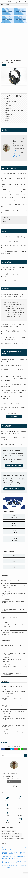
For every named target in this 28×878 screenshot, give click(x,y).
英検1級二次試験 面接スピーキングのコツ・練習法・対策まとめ (13, 725)
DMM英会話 (14, 416)
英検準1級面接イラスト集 (7, 838)
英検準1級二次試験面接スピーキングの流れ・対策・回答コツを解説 (13, 674)
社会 (14, 555)
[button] (3, 749)
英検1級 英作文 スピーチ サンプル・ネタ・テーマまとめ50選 (13, 699)
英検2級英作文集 (6, 836)
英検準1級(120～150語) (14, 524)
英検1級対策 (10, 120)
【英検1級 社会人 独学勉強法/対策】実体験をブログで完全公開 (13, 732)
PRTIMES (6, 319)
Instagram (20, 157)
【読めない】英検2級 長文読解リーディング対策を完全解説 (13, 609)
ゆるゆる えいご (14, 1)
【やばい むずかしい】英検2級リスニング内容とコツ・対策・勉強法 (13, 625)
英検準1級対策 (10, 118)
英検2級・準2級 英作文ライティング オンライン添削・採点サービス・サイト (13, 586)
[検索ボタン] (26, 1)
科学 (14, 567)
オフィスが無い (8, 106)
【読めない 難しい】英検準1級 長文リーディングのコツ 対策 (14, 667)
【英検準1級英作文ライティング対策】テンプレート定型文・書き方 (13, 660)
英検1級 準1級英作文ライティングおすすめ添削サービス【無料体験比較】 (13, 692)
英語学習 (4, 64)
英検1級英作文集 (17, 833)
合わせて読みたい (9, 114)
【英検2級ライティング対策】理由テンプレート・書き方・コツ (13, 617)
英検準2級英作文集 (19, 838)
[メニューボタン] (1, 1)
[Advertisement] (14, 41)
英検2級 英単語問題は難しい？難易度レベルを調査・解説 (13, 602)
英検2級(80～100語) (14, 531)
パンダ (9, 849)
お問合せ (15, 155)
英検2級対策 (10, 116)
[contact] (16, 786)
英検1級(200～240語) (14, 517)
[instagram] (14, 786)
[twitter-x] (11, 786)
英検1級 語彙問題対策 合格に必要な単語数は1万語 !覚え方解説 (14, 705)
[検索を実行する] (25, 755)
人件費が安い (7, 103)
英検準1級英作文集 (16, 836)
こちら (15, 150)
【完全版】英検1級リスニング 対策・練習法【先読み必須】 (13, 719)
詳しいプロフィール (14, 781)
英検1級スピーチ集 (6, 833)
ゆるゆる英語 (18, 854)
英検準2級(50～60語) (14, 539)
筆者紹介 (6, 98)
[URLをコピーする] (25, 749)
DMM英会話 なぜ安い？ (10, 101)
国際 (14, 561)
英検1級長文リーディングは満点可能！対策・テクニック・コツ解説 (13, 712)
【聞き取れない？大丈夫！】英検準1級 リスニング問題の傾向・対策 (13, 653)
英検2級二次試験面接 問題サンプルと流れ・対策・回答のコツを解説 (13, 633)
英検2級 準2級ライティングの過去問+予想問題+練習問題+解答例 (13, 594)
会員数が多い (7, 108)
